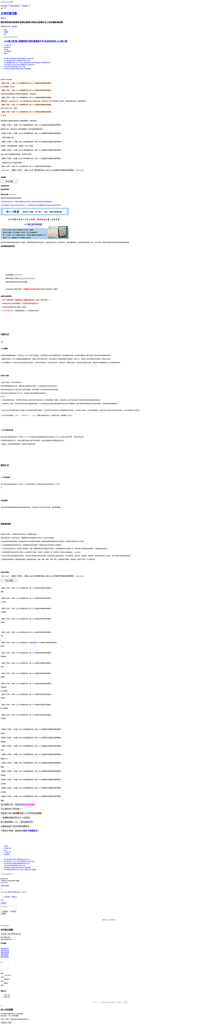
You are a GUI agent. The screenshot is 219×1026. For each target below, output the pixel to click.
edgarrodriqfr (4, 882)
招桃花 (6, 846)
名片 (5, 34)
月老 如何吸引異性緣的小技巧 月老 (14, 66)
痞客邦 (15, 892)
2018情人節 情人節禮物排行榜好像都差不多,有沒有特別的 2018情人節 (35, 41)
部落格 (6, 32)
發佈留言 (3, 913)
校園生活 (14, 897)
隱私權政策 (119, 1002)
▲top (2, 900)
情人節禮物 (7, 51)
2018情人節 (7, 45)
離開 (10, 1022)
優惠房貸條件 (5, 948)
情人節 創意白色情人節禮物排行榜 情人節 (16, 60)
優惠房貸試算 (5, 950)
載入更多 (3, 903)
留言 (18, 892)
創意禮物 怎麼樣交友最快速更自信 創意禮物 (17, 69)
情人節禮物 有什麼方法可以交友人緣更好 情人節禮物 (20, 869)
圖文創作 (14, 26)
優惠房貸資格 (5, 952)
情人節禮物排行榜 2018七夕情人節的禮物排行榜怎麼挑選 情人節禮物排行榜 (27, 62)
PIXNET (97, 1002)
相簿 (5, 30)
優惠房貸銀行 (5, 955)
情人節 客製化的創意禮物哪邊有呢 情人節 (16, 863)
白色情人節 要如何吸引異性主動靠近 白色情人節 (19, 58)
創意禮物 (7, 47)
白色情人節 (7, 848)
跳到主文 (3, 18)
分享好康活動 (9, 13)
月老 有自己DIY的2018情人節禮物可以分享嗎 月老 (19, 64)
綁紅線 (6, 49)
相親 (5, 53)
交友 (2, 341)
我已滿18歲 (4, 1022)
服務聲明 (126, 1002)
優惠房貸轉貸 (5, 957)
